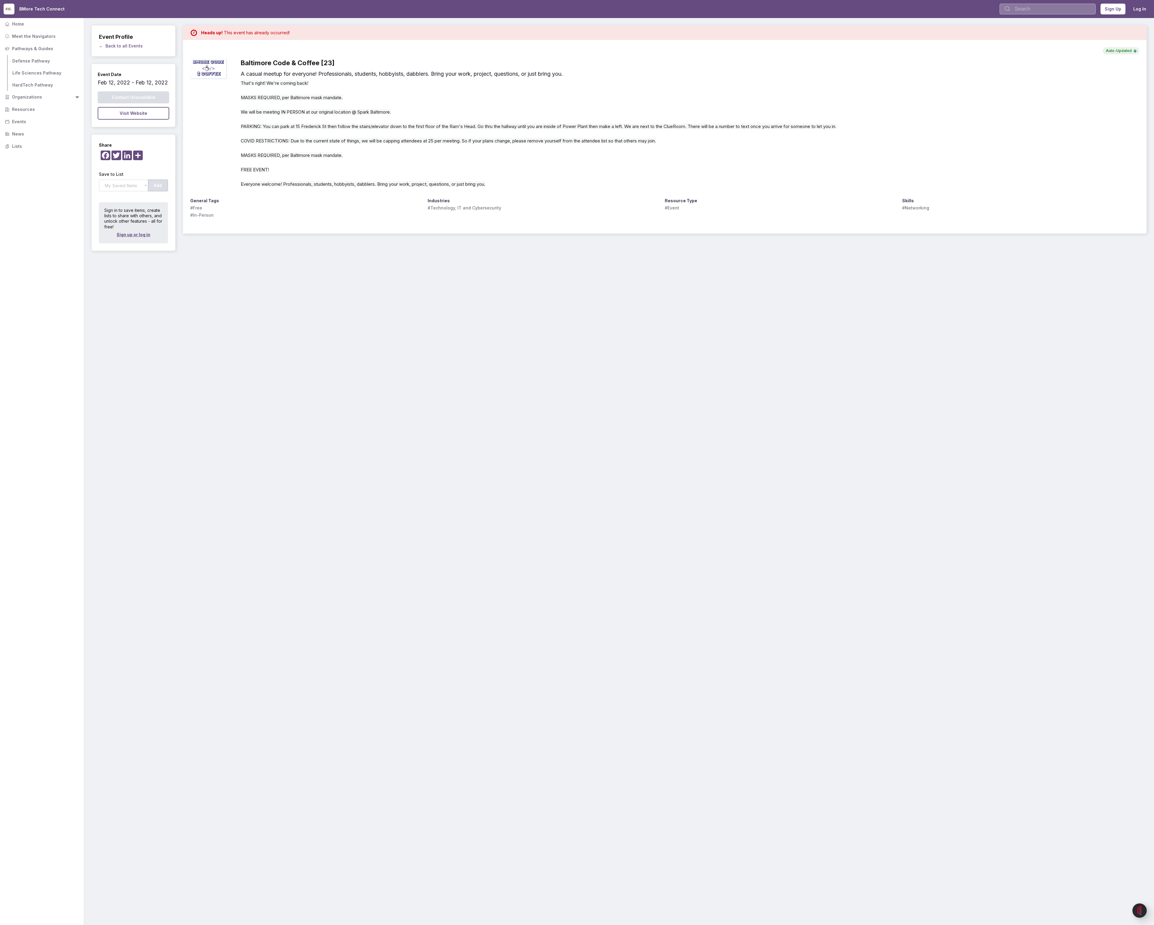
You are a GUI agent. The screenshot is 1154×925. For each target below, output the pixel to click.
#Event (672, 207)
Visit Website (133, 113)
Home (14, 23)
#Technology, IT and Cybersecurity (464, 207)
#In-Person (202, 215)
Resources (19, 109)
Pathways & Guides (28, 48)
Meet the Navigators (30, 36)
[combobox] (1048, 9)
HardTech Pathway (32, 84)
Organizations (23, 96)
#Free (196, 207)
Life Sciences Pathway (36, 72)
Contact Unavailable (133, 97)
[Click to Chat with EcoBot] (1139, 910)
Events (15, 121)
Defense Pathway (31, 60)
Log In (1139, 8)
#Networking (915, 207)
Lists (13, 146)
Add (158, 185)
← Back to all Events (121, 45)
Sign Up (1113, 8)
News (14, 133)
